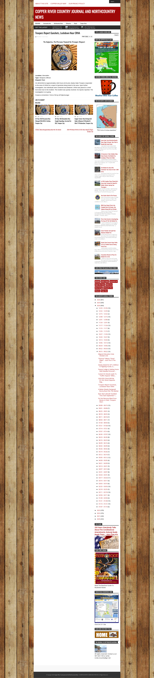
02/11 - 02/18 (103, 492)
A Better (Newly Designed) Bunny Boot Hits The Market (48, 130)
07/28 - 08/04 (103, 423)
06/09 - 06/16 (103, 443)
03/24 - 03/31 (103, 475)
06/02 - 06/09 (103, 446)
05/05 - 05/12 (103, 457)
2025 (99, 303)
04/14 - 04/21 (103, 466)
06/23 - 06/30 (103, 437)
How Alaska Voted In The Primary (109, 195)
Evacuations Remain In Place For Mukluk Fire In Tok (108, 256)
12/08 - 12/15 (103, 317)
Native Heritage (98, 288)
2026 (99, 300)
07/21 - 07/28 (103, 426)
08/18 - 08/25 (103, 414)
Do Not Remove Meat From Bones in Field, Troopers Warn (107, 400)
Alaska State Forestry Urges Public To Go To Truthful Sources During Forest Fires (109, 244)
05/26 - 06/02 (103, 449)
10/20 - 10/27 (103, 337)
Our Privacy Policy (77, 3)
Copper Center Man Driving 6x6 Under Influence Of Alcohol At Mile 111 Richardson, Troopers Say (84, 121)
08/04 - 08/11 (103, 420)
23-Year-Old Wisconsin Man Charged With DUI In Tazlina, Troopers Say (43, 121)
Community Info (47, 23)
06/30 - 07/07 (103, 434)
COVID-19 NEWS (105, 281)
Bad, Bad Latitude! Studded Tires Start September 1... (107, 395)
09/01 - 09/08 (103, 408)
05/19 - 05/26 (103, 452)
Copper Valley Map (58, 3)
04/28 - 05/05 (103, 460)
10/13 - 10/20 (103, 340)
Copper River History (100, 285)
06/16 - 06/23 (103, 440)
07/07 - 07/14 (103, 431)
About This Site (41, 3)
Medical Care (109, 285)
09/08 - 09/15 (103, 405)
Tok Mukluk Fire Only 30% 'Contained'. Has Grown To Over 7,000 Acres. (110, 169)
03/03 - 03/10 (103, 484)
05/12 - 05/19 (103, 455)
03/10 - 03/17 (103, 481)
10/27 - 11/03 (103, 334)
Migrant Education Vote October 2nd (106, 355)
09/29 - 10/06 (103, 346)
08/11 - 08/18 (103, 417)
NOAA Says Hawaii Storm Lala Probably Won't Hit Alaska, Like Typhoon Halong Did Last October (109, 207)
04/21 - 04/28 (103, 463)
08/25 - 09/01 (103, 411)
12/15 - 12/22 (103, 314)
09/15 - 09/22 (103, 351)
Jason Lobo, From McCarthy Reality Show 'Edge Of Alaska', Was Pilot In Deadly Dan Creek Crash (109, 142)
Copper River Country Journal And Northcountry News (66, 675)
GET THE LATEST (41, 27)
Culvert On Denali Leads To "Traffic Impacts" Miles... (107, 375)
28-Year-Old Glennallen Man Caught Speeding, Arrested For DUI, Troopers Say (63, 121)
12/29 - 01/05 (103, 308)
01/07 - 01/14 (103, 507)
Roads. (75, 23)
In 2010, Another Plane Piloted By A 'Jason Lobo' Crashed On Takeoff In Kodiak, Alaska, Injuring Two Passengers (109, 184)
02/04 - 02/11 (103, 495)
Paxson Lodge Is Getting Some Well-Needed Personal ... (108, 370)
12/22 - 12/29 (103, 311)
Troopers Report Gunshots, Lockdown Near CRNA (107, 385)
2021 (99, 516)
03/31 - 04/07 (103, 472)
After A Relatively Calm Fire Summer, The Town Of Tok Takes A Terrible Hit (72, 28)
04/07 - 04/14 (103, 469)
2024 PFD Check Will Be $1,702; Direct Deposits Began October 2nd (80, 131)
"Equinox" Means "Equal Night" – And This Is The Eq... (107, 360)
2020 (99, 519)
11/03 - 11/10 (103, 331)
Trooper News (83, 23)
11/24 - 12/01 (103, 322)
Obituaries (68, 23)
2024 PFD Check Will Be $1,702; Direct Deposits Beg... (106, 380)
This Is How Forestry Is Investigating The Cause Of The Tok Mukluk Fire (57, 28)
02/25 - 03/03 (103, 486)
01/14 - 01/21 (103, 504)
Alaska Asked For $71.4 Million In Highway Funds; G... (108, 366)
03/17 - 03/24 (103, 478)
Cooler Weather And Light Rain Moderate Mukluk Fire (108, 232)
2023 (99, 510)
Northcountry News (58, 23)
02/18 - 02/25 (103, 489)
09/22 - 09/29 (103, 349)
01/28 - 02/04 (103, 498)
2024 (99, 305)
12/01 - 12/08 (103, 320)
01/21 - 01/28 (103, 501)
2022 (99, 513)
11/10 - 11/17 (103, 328)
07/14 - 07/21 (103, 428)
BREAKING (37, 23)
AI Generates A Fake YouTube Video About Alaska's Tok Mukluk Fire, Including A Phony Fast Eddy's (109, 156)
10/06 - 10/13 (103, 343)
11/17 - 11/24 (103, 325)
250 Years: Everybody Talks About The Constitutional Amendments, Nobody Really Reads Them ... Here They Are (106, 531)
